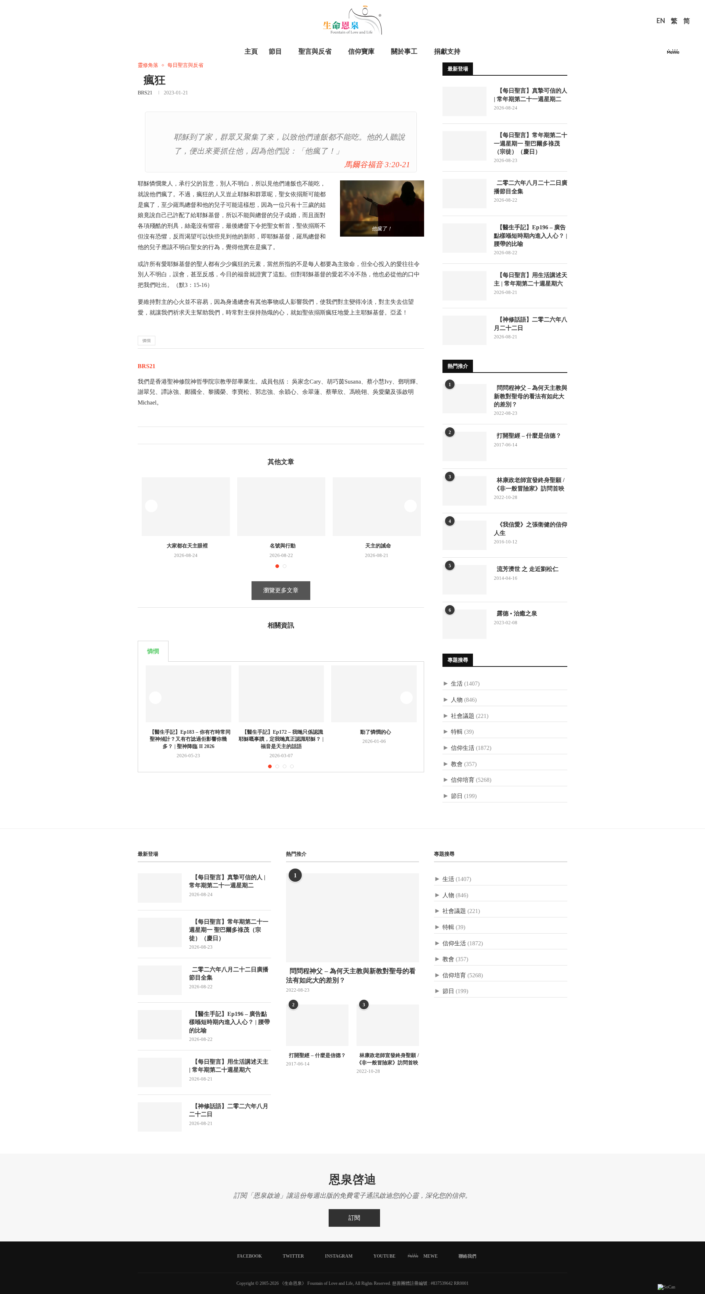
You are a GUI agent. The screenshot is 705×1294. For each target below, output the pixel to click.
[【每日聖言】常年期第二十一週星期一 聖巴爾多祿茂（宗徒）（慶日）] (464, 146)
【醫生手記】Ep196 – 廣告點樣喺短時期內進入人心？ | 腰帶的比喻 (530, 235)
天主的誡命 (376, 546)
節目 (275, 51)
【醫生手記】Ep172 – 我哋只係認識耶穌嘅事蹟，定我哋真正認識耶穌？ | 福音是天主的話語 (281, 739)
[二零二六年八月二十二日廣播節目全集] (464, 193)
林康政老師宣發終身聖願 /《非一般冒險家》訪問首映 (529, 484)
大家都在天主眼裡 (186, 546)
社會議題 (462, 716)
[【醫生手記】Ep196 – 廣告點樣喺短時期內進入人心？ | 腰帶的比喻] (464, 238)
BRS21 (145, 93)
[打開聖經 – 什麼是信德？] (464, 446)
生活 (457, 683)
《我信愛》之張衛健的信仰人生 (530, 528)
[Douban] (685, 53)
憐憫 (146, 340)
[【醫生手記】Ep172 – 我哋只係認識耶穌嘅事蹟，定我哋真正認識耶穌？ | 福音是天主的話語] (281, 693)
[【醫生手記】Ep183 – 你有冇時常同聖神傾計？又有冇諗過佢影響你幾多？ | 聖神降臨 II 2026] (188, 693)
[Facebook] (634, 53)
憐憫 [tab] (153, 651)
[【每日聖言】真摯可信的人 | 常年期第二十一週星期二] (464, 101)
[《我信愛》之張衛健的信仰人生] (464, 535)
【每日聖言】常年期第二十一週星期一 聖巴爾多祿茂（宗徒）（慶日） (530, 143)
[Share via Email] (166, 435)
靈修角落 (148, 65)
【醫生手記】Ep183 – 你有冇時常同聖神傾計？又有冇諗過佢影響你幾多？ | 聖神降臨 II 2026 (189, 739)
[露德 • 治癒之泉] (464, 624)
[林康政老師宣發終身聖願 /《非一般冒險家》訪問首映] (464, 491)
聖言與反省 (315, 51)
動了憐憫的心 (374, 732)
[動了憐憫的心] (374, 693)
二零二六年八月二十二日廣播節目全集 (530, 187)
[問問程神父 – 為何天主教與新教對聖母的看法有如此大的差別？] (464, 398)
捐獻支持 (447, 51)
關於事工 (404, 51)
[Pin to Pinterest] (159, 435)
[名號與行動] (281, 506)
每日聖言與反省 (185, 65)
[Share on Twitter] (151, 435)
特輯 (457, 732)
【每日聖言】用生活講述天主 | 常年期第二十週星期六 (530, 279)
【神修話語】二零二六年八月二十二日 (530, 323)
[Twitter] (643, 53)
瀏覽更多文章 (281, 590)
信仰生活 (462, 748)
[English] (661, 21)
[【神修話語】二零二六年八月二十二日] (464, 330)
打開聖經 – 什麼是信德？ (527, 435)
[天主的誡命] (377, 506)
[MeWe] (673, 53)
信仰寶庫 (361, 51)
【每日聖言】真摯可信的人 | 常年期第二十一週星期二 (530, 94)
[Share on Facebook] (143, 435)
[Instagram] (652, 53)
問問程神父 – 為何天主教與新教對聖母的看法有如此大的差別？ (530, 396)
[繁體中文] (674, 21)
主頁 (251, 51)
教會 (457, 764)
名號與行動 (281, 546)
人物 (457, 700)
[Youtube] (661, 53)
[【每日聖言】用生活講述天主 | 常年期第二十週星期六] (464, 286)
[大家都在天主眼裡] (186, 506)
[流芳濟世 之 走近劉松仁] (464, 579)
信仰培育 (462, 780)
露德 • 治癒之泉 (515, 613)
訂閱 (354, 1218)
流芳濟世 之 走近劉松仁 (526, 569)
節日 (457, 796)
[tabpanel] (281, 717)
